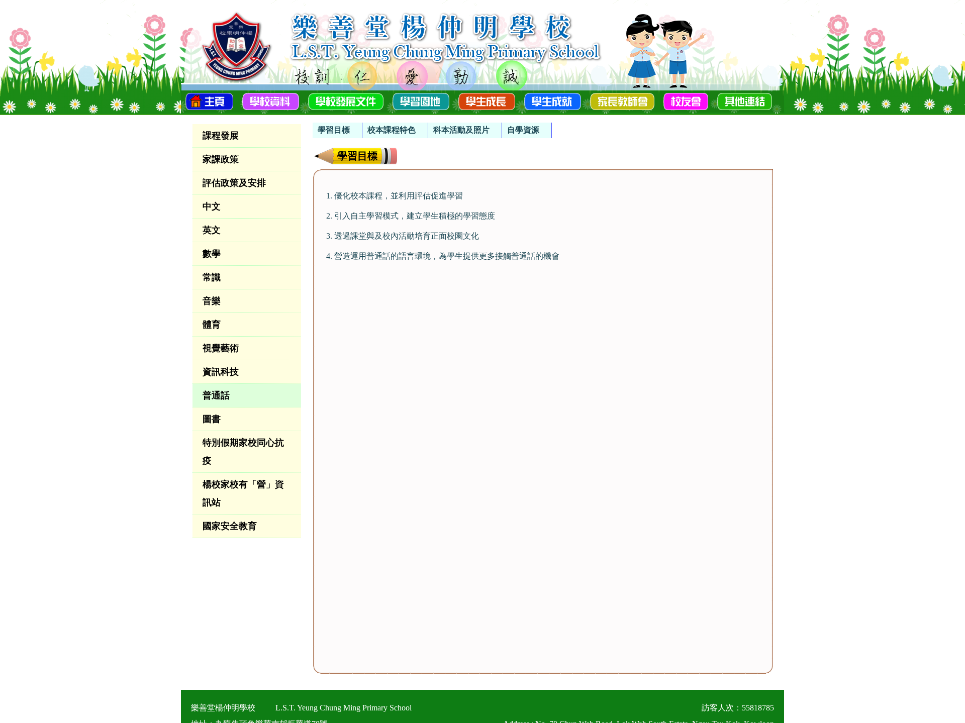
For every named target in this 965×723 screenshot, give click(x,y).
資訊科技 (221, 372)
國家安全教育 (230, 526)
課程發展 (221, 136)
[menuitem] (337, 130)
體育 (212, 325)
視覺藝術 (221, 348)
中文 (212, 206)
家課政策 (221, 159)
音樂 (212, 301)
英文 (212, 230)
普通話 (216, 395)
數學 (212, 254)
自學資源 (523, 130)
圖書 (212, 419)
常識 (212, 277)
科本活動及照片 (461, 130)
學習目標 (334, 130)
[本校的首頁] (209, 100)
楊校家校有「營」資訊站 (243, 493)
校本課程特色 (391, 130)
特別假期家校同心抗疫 (243, 452)
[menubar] (432, 125)
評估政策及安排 (234, 183)
